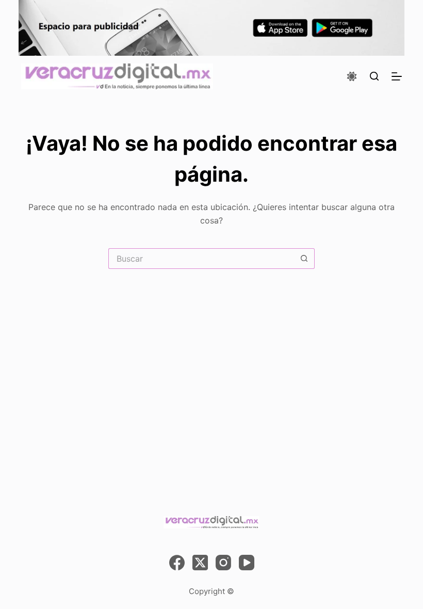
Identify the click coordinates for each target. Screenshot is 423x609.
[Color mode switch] (352, 76)
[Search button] (304, 258)
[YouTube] (246, 562)
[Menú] (397, 76)
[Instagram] (223, 562)
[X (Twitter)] (200, 562)
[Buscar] (374, 76)
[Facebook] (177, 562)
